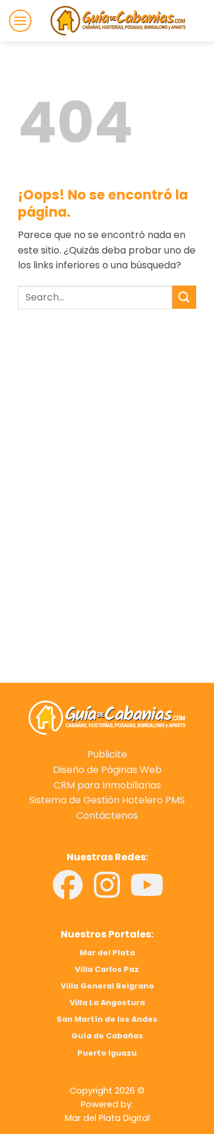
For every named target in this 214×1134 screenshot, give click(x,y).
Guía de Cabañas (107, 1036)
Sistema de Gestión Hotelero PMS (107, 800)
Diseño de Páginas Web (107, 770)
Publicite (107, 754)
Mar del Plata (107, 953)
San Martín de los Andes (107, 1019)
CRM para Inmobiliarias (107, 785)
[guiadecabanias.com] (107, 717)
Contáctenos (107, 815)
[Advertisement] (107, 431)
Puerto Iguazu (107, 1053)
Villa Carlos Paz (107, 969)
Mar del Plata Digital (107, 1118)
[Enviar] (184, 297)
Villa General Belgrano (107, 986)
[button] (20, 21)
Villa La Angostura (107, 1002)
